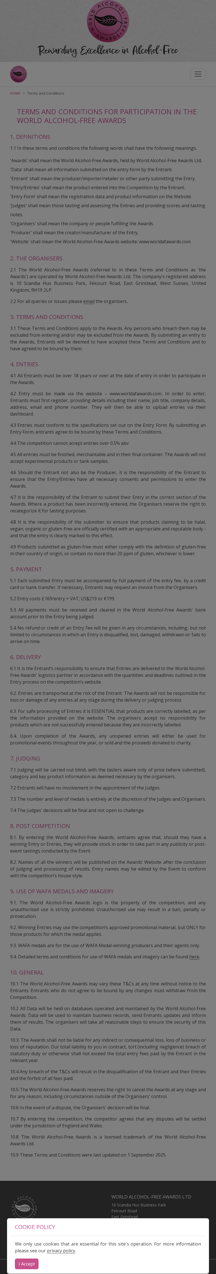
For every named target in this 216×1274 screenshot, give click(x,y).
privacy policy (61, 1251)
